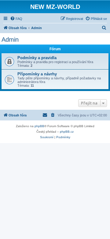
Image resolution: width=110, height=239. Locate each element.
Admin (10, 39)
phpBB (39, 126)
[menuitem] (16, 18)
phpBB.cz (67, 131)
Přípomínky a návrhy (37, 74)
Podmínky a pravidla (37, 57)
